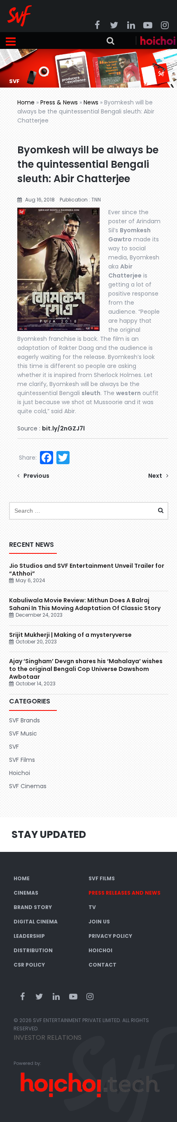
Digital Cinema (36, 921)
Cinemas (26, 892)
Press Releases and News (124, 892)
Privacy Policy (110, 935)
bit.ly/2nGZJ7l (63, 428)
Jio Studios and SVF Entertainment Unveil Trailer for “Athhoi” (86, 570)
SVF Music (23, 733)
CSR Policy (29, 964)
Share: (28, 457)
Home (26, 102)
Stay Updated (49, 834)
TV (92, 907)
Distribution (33, 950)
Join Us (99, 921)
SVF (14, 747)
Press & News (59, 102)
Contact (102, 964)
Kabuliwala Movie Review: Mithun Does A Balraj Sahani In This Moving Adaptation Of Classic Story (85, 604)
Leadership (29, 935)
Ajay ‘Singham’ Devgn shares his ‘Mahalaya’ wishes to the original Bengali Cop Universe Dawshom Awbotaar (86, 669)
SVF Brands (24, 720)
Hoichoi (19, 773)
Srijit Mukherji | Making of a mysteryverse (70, 635)
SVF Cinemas (28, 786)
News (91, 102)
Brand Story (33, 907)
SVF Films (22, 760)
